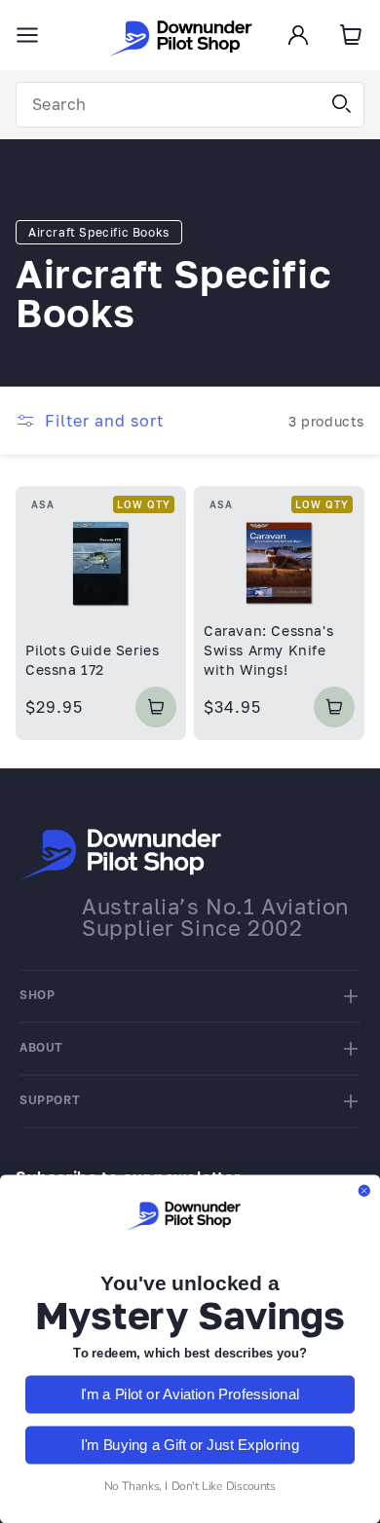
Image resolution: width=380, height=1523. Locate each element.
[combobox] (190, 105)
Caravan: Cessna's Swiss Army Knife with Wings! (268, 649)
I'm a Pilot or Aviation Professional (190, 1394)
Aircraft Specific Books (99, 232)
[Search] (342, 104)
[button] (27, 35)
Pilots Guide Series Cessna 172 (92, 660)
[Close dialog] (364, 1190)
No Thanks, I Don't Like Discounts (190, 1486)
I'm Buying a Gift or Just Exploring (190, 1444)
